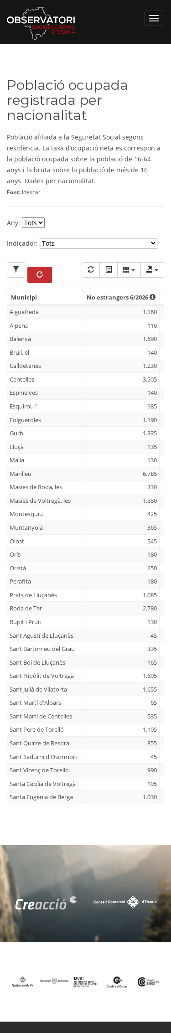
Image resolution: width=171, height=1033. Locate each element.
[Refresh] (91, 270)
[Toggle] (108, 270)
